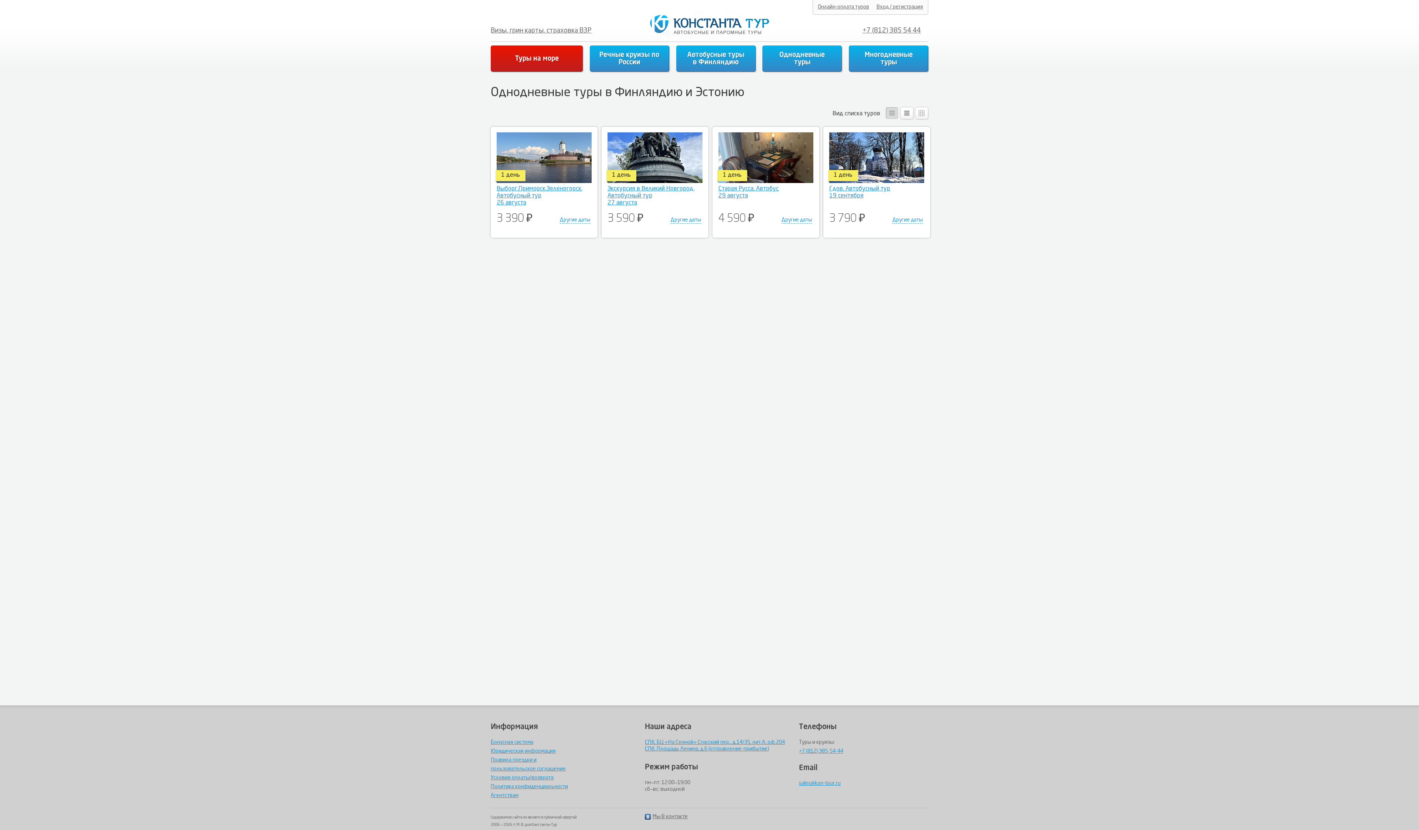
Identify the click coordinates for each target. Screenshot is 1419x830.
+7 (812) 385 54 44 (891, 30)
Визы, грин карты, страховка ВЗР (541, 30)
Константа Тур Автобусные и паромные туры (707, 25)
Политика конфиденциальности (529, 786)
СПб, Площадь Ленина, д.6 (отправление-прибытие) (707, 749)
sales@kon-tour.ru (820, 783)
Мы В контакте (670, 816)
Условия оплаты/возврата (522, 777)
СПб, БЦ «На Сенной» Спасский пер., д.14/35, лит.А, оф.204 (715, 742)
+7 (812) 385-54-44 (821, 751)
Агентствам (504, 795)
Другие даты (575, 220)
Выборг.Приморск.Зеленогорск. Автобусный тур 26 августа (539, 196)
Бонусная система (512, 742)
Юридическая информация (523, 751)
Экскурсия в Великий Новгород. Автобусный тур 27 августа (651, 196)
